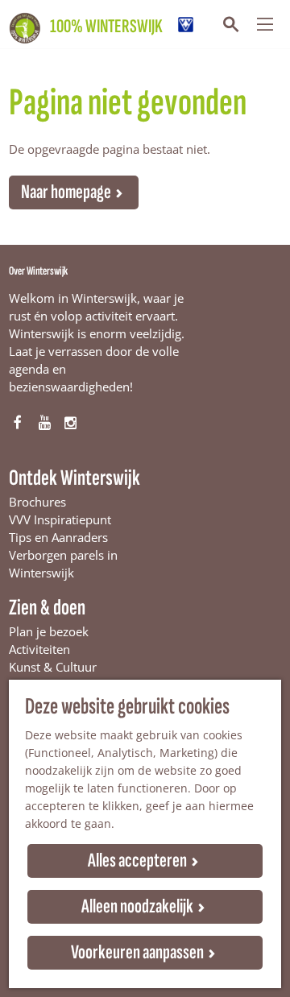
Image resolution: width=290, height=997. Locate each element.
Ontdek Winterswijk (74, 478)
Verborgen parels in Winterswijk (63, 564)
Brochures (37, 502)
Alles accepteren (137, 860)
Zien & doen (47, 607)
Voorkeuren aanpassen (137, 952)
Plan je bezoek (49, 631)
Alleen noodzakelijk (137, 906)
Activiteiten (39, 649)
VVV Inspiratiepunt (60, 519)
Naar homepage (66, 192)
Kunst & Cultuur (53, 667)
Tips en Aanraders (58, 537)
